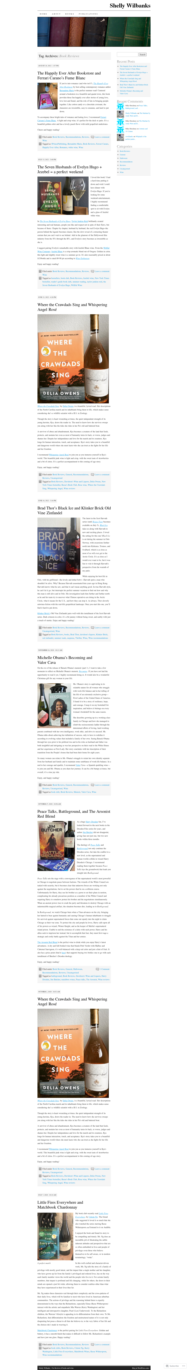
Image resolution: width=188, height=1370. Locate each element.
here (63, 952)
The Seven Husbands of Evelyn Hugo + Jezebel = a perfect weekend (69, 169)
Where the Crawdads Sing (48, 406)
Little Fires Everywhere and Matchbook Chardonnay (60, 1204)
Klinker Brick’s (43, 613)
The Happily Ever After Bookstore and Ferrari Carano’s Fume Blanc (69, 75)
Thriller (78, 638)
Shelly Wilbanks (130, 5)
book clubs (55, 1348)
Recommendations (73, 136)
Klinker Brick (102, 634)
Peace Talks (95, 844)
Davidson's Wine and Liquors (76, 481)
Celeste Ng (93, 1216)
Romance (63, 147)
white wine (73, 147)
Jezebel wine (88, 278)
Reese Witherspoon (98, 1351)
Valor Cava (86, 792)
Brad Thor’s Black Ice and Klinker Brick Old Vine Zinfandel (74, 510)
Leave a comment (102, 136)
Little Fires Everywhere (63, 1351)
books (66, 634)
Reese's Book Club (69, 484)
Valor (78, 765)
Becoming (83, 671)
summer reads (60, 638)
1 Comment (104, 969)
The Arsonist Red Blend (47, 942)
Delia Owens (68, 406)
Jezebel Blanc (57, 251)
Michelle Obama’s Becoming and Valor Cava (64, 660)
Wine (44, 140)
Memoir (77, 792)
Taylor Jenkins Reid (80, 221)
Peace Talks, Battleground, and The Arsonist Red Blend (73, 813)
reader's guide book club (61, 281)
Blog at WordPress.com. (140, 1368)
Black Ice (104, 525)
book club (65, 278)
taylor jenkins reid (94, 281)
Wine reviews (69, 488)
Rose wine (82, 484)
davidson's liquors (87, 634)
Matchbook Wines (81, 1351)
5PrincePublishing (58, 143)
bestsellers (55, 278)
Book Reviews (58, 136)
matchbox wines (68, 979)
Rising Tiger (98, 521)
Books (69, 14)
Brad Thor (74, 634)
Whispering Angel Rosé (59, 454)
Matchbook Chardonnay (47, 1330)
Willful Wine (76, 285)
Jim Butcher (88, 832)
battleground (56, 976)
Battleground (82, 848)
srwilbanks (129, 136)
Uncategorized (56, 478)
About (56, 14)
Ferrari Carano (102, 143)
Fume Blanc (51, 120)
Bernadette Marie (67, 90)
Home (43, 14)
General (69, 474)
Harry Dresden (92, 821)
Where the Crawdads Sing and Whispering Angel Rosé (72, 307)
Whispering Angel (55, 488)
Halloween (77, 969)
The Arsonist (91, 979)
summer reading (79, 281)
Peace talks (80, 979)
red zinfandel (47, 638)
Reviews (85, 136)
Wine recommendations (98, 638)
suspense (70, 638)
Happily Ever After (50, 147)
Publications (88, 14)
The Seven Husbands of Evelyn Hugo (55, 221)
